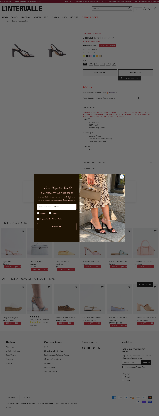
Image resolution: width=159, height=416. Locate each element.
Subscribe (56, 226)
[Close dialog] (122, 177)
